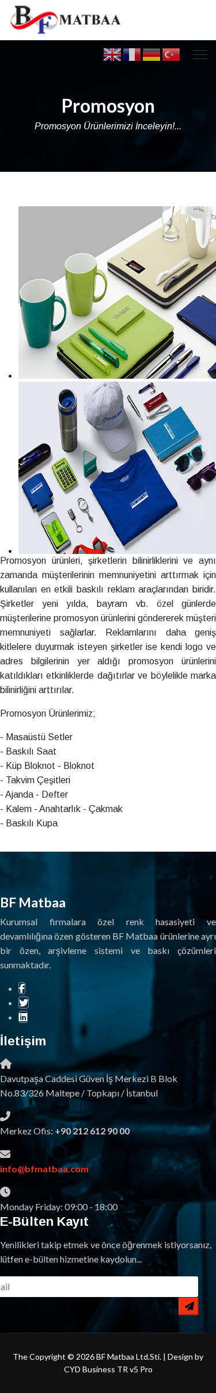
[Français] (132, 53)
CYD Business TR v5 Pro (108, 1369)
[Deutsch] (152, 53)
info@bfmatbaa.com (44, 1168)
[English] (113, 53)
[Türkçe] (171, 53)
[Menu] (200, 54)
